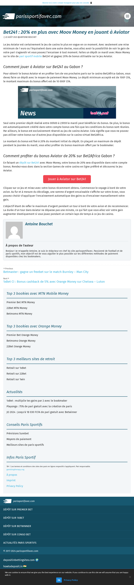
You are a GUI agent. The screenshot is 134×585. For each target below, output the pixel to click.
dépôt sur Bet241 (29, 162)
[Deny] (130, 576)
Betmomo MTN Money (19, 313)
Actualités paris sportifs (19, 542)
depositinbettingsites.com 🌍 (21, 560)
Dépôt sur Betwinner (17, 526)
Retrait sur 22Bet (16, 373)
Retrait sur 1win (16, 379)
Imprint (11, 480)
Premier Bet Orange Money (22, 335)
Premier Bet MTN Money (21, 302)
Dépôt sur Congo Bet (17, 534)
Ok (59, 580)
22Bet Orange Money (19, 346)
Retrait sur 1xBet (16, 367)
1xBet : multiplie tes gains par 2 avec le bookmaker (37, 400)
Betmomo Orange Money (21, 340)
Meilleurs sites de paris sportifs (25, 444)
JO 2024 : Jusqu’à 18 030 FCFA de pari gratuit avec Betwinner (42, 412)
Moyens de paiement (19, 439)
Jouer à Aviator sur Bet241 (67, 179)
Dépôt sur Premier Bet (18, 509)
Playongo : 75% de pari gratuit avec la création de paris (39, 406)
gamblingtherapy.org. (16, 470)
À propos (12, 474)
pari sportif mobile (30, 56)
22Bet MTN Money (17, 308)
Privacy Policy (15, 486)
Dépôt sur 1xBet (13, 517)
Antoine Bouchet (39, 224)
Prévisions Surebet (18, 433)
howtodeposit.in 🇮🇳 (14, 566)
